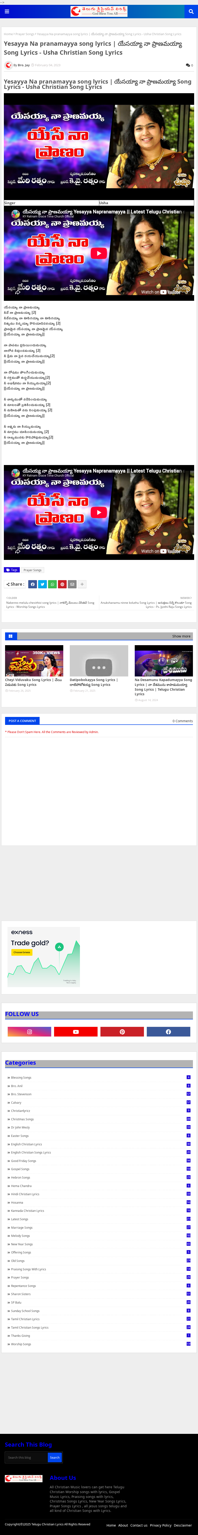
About (123, 1525)
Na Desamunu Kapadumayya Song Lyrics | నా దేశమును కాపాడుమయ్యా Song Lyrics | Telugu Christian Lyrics (163, 686)
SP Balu (100, 1302)
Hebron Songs (100, 1177)
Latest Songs (101, 1219)
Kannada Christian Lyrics (100, 1210)
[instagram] (29, 1032)
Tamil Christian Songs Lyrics (100, 1327)
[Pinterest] (62, 584)
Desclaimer (183, 1525)
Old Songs (101, 1261)
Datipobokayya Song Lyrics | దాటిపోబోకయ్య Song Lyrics (94, 682)
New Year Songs (100, 1244)
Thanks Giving (100, 1335)
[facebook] (169, 1032)
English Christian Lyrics (100, 1144)
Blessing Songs (100, 1077)
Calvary (100, 1102)
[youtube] (76, 1032)
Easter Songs (100, 1136)
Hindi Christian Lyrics (100, 1194)
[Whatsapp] (52, 584)
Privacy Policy (160, 1525)
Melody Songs (101, 1235)
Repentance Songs (100, 1286)
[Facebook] (32, 584)
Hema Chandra (100, 1186)
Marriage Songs (100, 1227)
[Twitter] (42, 584)
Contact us (139, 1525)
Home (8, 34)
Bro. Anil (100, 1086)
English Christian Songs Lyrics (100, 1152)
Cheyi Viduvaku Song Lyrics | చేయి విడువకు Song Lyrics (33, 682)
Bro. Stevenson (100, 1094)
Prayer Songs (24, 34)
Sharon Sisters (100, 1294)
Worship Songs (101, 1344)
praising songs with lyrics (100, 1269)
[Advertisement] (99, 885)
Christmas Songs (101, 1119)
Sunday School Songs (100, 1311)
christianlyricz (100, 1111)
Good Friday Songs (100, 1161)
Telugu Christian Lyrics (47, 1524)
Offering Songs (100, 1252)
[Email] (72, 584)
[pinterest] (122, 1032)
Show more (181, 636)
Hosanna (101, 1202)
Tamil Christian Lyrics (100, 1319)
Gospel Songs (101, 1169)
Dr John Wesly (100, 1127)
